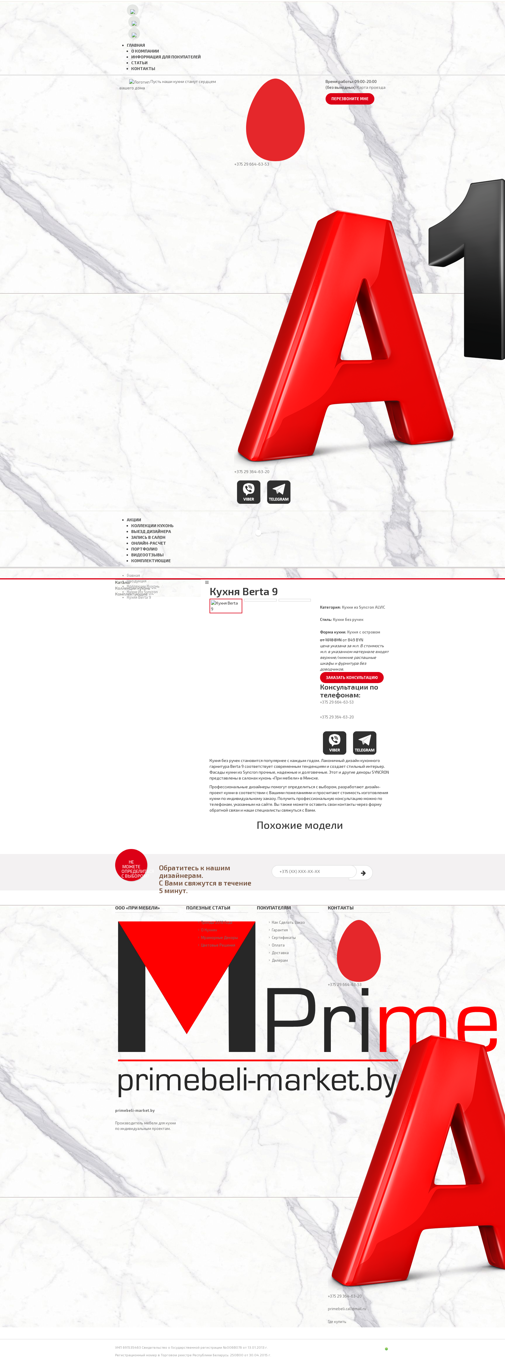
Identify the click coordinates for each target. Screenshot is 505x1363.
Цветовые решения (218, 945)
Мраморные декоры (219, 937)
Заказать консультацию (352, 677)
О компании (145, 50)
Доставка (280, 952)
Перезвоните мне (350, 98)
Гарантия (280, 930)
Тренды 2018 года (216, 922)
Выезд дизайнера (151, 531)
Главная (136, 45)
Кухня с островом (363, 632)
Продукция (136, 581)
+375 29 (337, 702)
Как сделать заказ (288, 922)
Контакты (143, 68)
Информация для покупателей (166, 56)
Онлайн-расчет (148, 543)
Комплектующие (151, 560)
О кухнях (209, 930)
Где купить (337, 1321)
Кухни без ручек (348, 619)
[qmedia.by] (374, 1348)
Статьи (139, 62)
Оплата (278, 945)
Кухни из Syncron (142, 591)
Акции (134, 519)
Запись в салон (148, 537)
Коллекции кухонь (152, 525)
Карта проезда (371, 87)
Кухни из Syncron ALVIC (363, 607)
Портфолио (144, 548)
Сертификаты (284, 937)
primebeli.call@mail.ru (347, 1308)
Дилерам (280, 960)
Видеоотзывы (147, 554)
